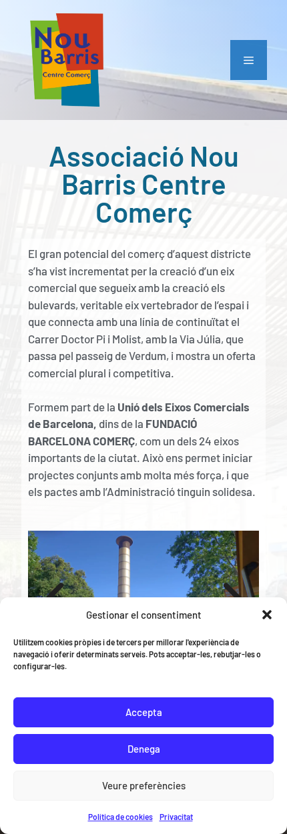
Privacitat (176, 816)
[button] (267, 614)
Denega (143, 749)
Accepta (143, 712)
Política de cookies (120, 816)
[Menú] (248, 60)
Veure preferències (144, 785)
